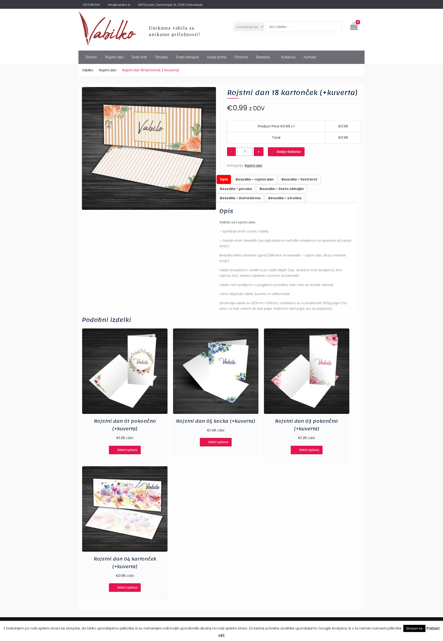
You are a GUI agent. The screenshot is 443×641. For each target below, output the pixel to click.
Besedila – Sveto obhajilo (282, 189)
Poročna (241, 57)
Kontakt (310, 57)
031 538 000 (91, 5)
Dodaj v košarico (289, 151)
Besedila (263, 57)
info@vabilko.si (119, 5)
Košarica (288, 57)
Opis (224, 179)
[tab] (223, 179)
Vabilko (87, 70)
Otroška (161, 57)
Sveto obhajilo (187, 57)
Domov (91, 57)
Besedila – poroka (236, 189)
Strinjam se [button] (414, 628)
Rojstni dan (114, 57)
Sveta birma (216, 57)
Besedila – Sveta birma (240, 198)
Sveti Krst (139, 57)
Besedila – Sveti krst (299, 179)
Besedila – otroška (284, 198)
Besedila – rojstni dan (255, 179)
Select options (127, 450)
